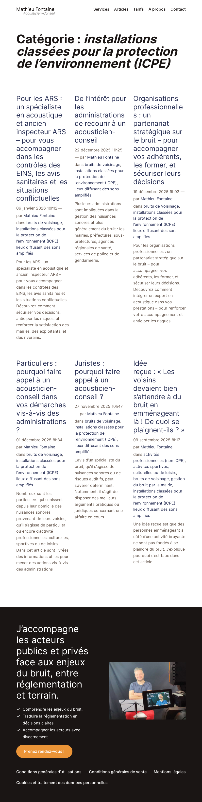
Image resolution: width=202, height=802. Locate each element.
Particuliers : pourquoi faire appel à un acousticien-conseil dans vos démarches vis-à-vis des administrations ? (42, 396)
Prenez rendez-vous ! (44, 751)
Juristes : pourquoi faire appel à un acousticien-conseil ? (97, 380)
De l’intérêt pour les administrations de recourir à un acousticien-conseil (100, 119)
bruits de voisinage (44, 222)
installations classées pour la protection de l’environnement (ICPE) (40, 235)
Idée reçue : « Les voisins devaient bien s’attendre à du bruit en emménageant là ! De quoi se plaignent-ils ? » (159, 396)
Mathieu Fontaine (35, 9)
